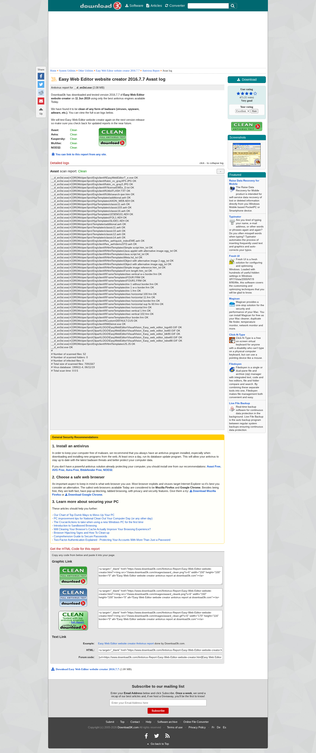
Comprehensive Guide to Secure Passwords (80, 536)
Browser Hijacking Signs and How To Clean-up (81, 532)
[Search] (233, 6)
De (218, 727)
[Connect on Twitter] (156, 736)
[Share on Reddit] (41, 92)
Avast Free (213, 466)
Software (136, 6)
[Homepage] (101, 5)
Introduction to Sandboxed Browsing (75, 525)
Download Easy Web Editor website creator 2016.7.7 (88, 669)
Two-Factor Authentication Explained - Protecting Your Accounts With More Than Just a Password (112, 539)
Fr (213, 727)
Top (122, 721)
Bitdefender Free (91, 469)
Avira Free (72, 469)
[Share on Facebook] (41, 76)
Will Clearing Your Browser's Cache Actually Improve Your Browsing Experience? (102, 529)
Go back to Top (160, 743)
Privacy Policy (197, 727)
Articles (156, 6)
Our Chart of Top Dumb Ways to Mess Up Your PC (84, 514)
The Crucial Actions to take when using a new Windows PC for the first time (98, 522)
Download (249, 79)
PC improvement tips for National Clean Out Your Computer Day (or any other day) (103, 518)
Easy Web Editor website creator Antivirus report (126, 643)
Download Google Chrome (85, 494)
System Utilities (67, 70)
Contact (135, 721)
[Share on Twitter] (41, 84)
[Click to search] (233, 6)
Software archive (167, 721)
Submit (110, 721)
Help (148, 721)
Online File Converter (196, 721)
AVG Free (58, 469)
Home (53, 70)
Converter (177, 6)
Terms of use (175, 727)
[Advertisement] (158, 39)
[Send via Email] (41, 101)
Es (224, 727)
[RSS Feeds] (167, 736)
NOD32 (107, 469)
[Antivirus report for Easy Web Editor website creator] (112, 145)
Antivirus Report (151, 70)
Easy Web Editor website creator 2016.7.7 (118, 70)
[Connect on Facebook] (146, 736)
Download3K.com (128, 727)
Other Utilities (85, 70)
